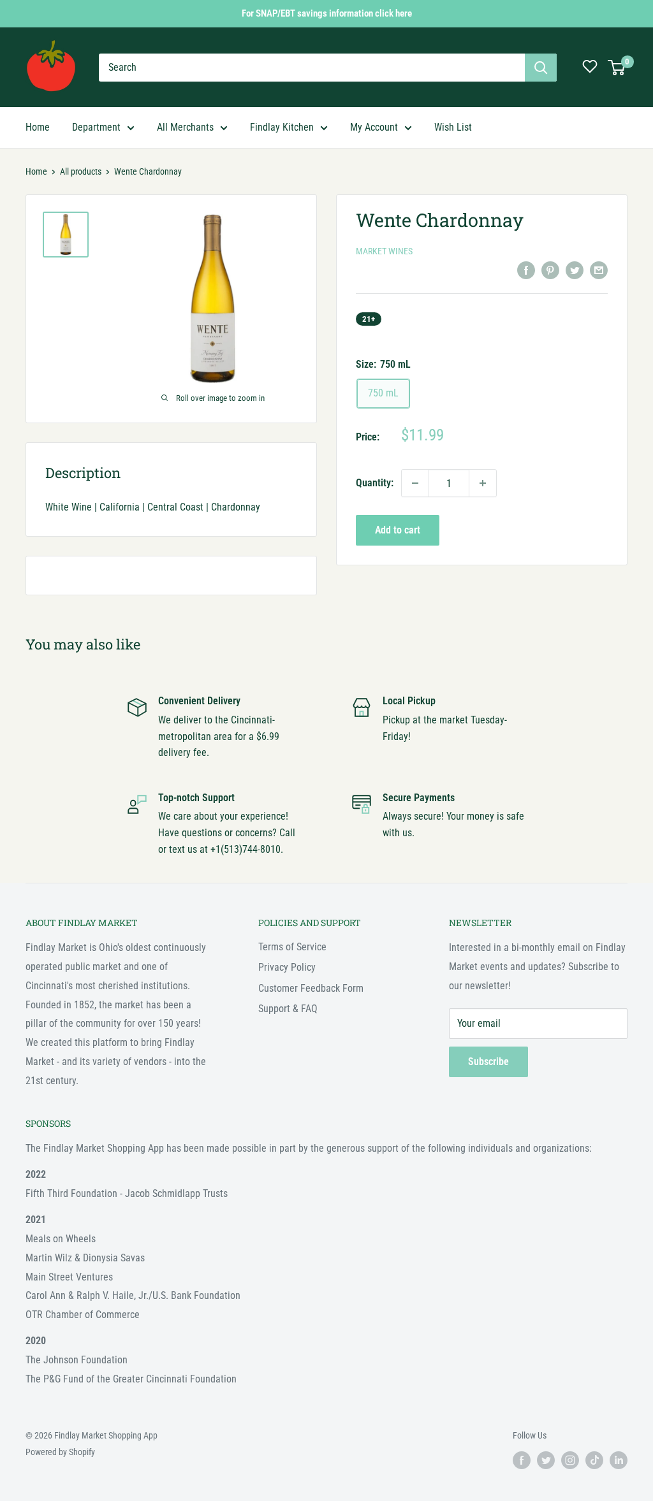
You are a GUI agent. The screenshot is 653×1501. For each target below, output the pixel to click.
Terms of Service (292, 947)
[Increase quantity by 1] (482, 483)
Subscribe (488, 1061)
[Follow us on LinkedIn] (618, 1460)
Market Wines (384, 251)
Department (96, 127)
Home (38, 127)
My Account (374, 127)
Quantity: (374, 483)
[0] (617, 67)
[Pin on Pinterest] (550, 269)
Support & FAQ (288, 1009)
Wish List (453, 127)
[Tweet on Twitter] (574, 269)
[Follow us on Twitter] (546, 1460)
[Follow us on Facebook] (522, 1460)
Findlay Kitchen (282, 127)
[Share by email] (599, 269)
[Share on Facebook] (526, 269)
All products (80, 171)
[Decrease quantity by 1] (415, 483)
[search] (312, 68)
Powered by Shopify (60, 1452)
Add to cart (397, 530)
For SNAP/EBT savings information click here (327, 13)
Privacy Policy (287, 967)
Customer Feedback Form (310, 988)
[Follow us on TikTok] (594, 1460)
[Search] (541, 68)
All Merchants (185, 127)
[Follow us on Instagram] (570, 1460)
